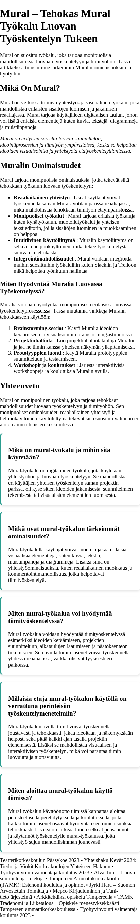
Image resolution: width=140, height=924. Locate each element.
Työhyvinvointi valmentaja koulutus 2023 (44, 872)
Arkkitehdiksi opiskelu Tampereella (74, 897)
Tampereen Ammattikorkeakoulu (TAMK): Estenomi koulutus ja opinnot (59, 882)
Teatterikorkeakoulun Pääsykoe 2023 (40, 860)
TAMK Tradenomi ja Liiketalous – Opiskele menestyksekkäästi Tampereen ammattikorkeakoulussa (66, 903)
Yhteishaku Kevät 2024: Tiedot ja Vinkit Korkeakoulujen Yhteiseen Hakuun (68, 863)
